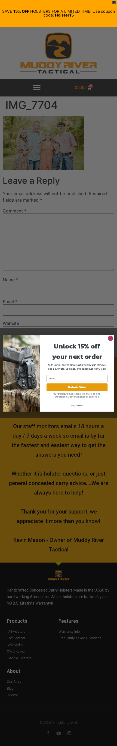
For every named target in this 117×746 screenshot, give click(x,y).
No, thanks (77, 405)
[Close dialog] (110, 338)
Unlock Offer (77, 387)
